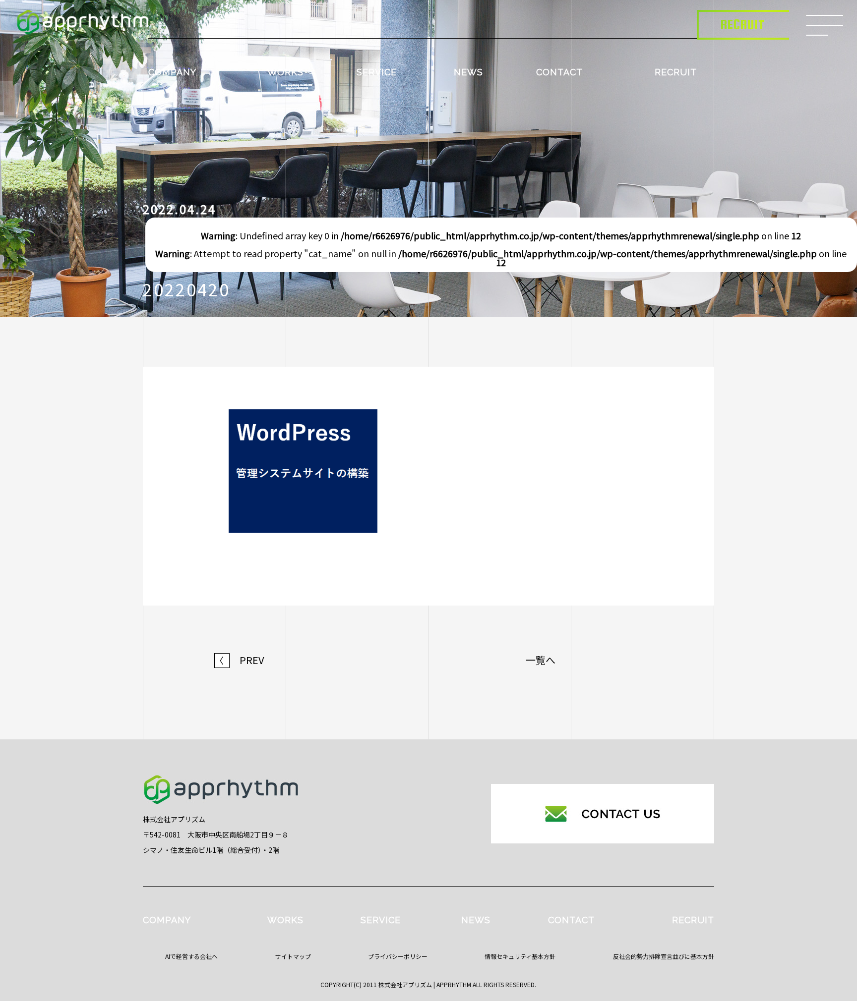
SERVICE (377, 72)
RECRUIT (676, 72)
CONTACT (559, 72)
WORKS (285, 72)
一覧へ (540, 660)
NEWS (468, 72)
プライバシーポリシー (398, 956)
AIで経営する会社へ (191, 956)
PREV (239, 660)
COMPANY (172, 72)
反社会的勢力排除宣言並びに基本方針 (663, 956)
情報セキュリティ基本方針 (520, 956)
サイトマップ (293, 956)
